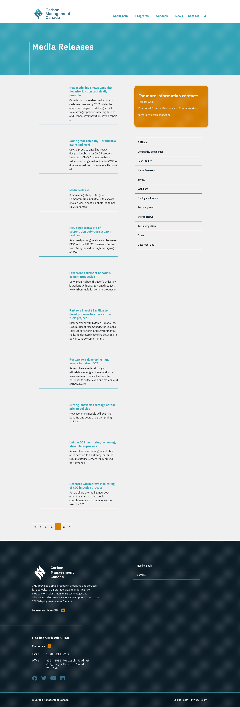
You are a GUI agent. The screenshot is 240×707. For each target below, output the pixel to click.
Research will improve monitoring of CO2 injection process (92, 485)
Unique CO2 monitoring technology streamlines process (92, 444)
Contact (193, 16)
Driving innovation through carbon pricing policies (92, 407)
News (179, 16)
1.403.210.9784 (57, 654)
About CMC (120, 16)
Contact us (38, 646)
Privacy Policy (199, 699)
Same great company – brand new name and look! (92, 142)
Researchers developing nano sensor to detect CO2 (89, 361)
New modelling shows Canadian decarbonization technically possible (90, 91)
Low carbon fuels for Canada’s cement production (90, 275)
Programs (142, 16)
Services (162, 16)
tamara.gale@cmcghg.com (154, 114)
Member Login (144, 565)
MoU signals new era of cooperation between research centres (90, 231)
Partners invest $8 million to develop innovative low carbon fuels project (90, 314)
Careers (141, 575)
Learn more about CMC (45, 610)
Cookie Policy (181, 699)
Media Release (79, 190)
